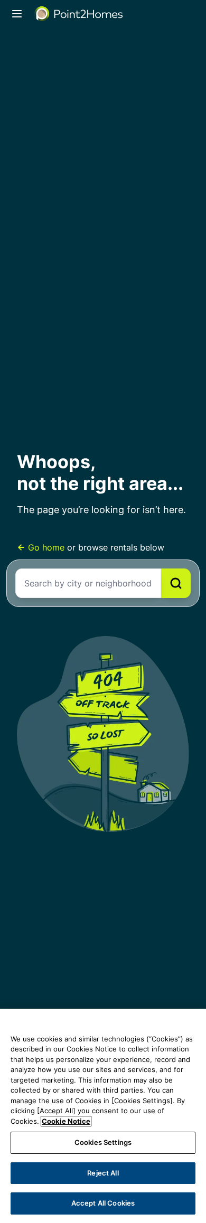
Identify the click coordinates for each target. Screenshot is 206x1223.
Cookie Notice (66, 1121)
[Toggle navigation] (16, 13)
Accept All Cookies (103, 1203)
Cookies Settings (103, 1142)
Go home (46, 547)
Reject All (102, 1173)
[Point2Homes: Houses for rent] (79, 14)
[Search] (176, 583)
